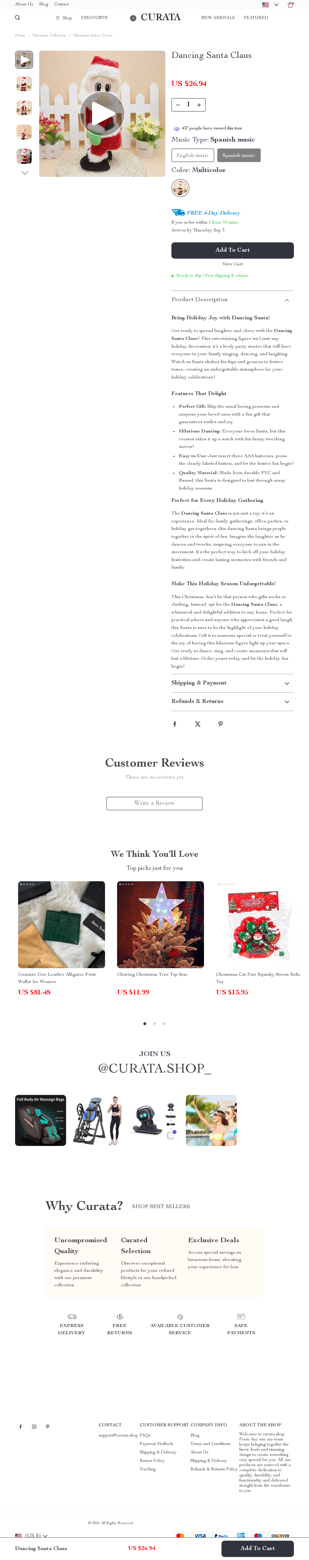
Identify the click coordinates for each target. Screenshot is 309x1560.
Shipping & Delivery (158, 1452)
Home (20, 36)
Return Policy (152, 1461)
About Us (24, 4)
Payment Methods (156, 1444)
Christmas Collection (49, 36)
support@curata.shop (118, 1436)
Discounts (94, 18)
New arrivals (218, 18)
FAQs (145, 1436)
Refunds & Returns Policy (214, 1469)
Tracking (148, 1469)
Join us (154, 1054)
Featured (256, 18)
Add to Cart (258, 1549)
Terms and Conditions (210, 1444)
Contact (61, 4)
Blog (43, 4)
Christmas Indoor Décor (93, 36)
